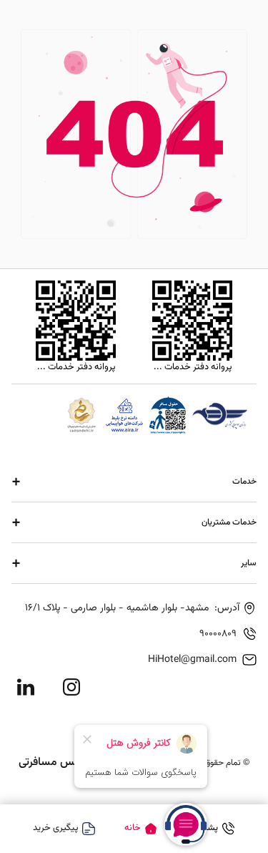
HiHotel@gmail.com (192, 660)
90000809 (218, 634)
